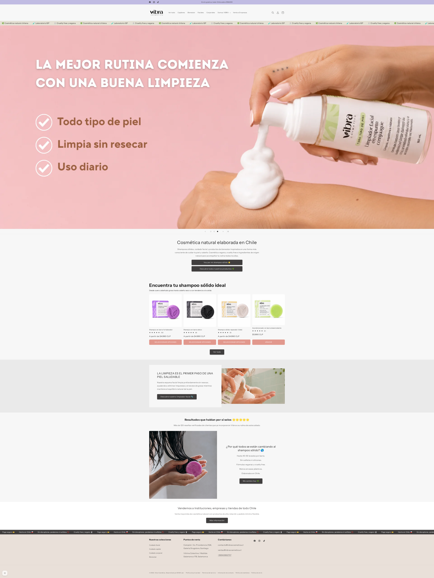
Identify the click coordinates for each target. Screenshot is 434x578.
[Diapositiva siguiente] (223, 231)
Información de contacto (226, 572)
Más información (217, 520)
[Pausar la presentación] (228, 231)
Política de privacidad (193, 572)
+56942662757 (224, 555)
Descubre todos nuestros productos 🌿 (217, 269)
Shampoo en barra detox (193, 330)
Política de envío (256, 572)
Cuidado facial (154, 545)
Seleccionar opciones (165, 342)
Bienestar (153, 557)
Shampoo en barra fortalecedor (161, 330)
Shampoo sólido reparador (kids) (230, 330)
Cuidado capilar (155, 549)
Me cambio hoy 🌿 (251, 481)
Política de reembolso (243, 572)
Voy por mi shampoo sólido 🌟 (217, 262)
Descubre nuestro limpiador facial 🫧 (176, 397)
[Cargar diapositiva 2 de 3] (214, 231)
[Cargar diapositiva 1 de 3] (210, 231)
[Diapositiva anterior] (205, 231)
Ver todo (217, 352)
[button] (224, 12)
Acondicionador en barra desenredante (266, 328)
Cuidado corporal (155, 553)
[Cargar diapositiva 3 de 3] (217, 231)
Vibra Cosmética (160, 573)
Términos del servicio (209, 572)
